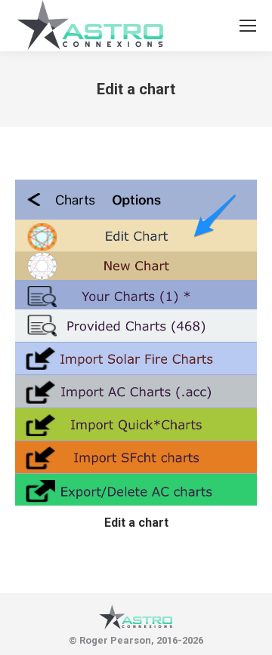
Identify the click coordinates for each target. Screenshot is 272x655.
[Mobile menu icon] (248, 26)
